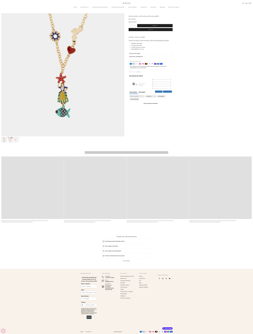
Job (140, 280)
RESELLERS (162, 7)
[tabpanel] (150, 106)
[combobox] (83, 305)
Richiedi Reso (123, 293)
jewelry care (123, 278)
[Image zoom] (62, 74)
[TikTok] (166, 278)
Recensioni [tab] (134, 92)
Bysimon (120, 331)
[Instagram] (162, 278)
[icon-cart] (250, 3)
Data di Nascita (85, 296)
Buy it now (150, 29)
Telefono (83, 302)
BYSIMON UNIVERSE (173, 7)
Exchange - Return (124, 285)
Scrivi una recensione (167, 91)
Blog (140, 282)
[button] (155, 25)
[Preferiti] (248, 3)
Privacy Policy (123, 287)
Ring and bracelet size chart (127, 276)
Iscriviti (89, 317)
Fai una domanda (159, 91)
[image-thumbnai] (4, 139)
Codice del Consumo (125, 280)
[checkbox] (134, 99)
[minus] (130, 25)
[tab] (142, 92)
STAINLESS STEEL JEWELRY (117, 7)
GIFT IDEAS (153, 7)
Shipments (123, 296)
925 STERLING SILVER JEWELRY (99, 7)
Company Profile (143, 285)
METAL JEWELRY (132, 7)
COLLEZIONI (143, 7)
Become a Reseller (143, 287)
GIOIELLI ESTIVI (84, 7)
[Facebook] (159, 278)
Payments (122, 282)
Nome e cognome (85, 283)
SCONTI (75, 7)
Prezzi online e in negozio (126, 291)
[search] (243, 3)
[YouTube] (169, 278)
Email (82, 289)
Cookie (122, 289)
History (141, 276)
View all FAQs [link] (126, 260)
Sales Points (142, 278)
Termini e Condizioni (125, 298)
